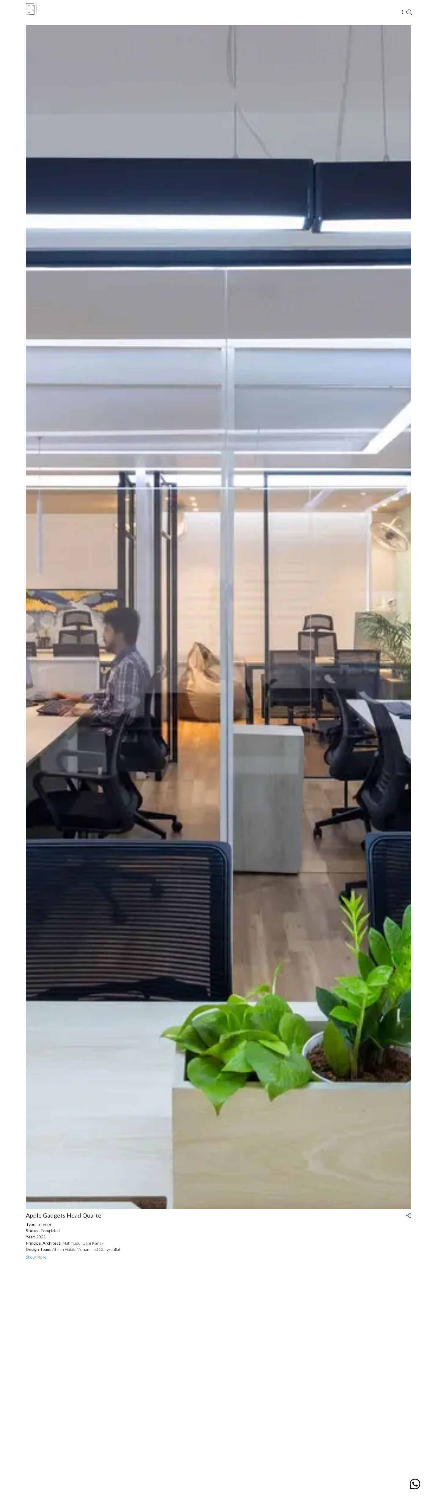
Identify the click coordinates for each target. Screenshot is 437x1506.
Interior (39, 1224)
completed (43, 1230)
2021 (36, 1236)
